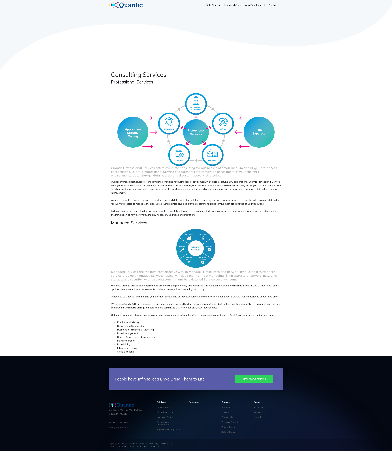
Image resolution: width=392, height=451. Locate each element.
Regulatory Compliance (168, 429)
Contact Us (275, 5)
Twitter (257, 412)
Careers (225, 412)
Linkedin (258, 417)
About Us (226, 407)
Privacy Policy (228, 427)
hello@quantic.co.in (118, 427)
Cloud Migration (165, 412)
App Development (255, 5)
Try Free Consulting (254, 378)
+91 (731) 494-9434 (118, 422)
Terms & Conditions (231, 422)
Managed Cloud (232, 5)
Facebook (259, 407)
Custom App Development (163, 423)
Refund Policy (228, 432)
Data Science (213, 5)
